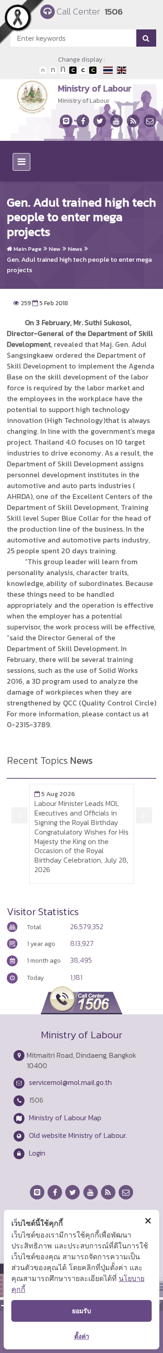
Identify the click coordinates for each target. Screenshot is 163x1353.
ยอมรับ (81, 1311)
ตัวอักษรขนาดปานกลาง (53, 70)
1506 (114, 11)
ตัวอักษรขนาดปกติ (43, 70)
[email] (150, 120)
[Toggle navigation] (21, 161)
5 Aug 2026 (54, 794)
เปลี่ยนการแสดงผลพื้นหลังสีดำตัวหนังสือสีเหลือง (92, 70)
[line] (66, 120)
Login (37, 1152)
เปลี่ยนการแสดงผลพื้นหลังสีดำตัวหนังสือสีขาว (73, 70)
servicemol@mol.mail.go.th (70, 1082)
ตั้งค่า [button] (81, 1336)
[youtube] (116, 120)
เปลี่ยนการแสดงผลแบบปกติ (82, 70)
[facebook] (83, 120)
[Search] (146, 38)
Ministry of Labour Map (65, 1117)
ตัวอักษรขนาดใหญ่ (63, 70)
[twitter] (99, 120)
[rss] (133, 120)
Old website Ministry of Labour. (78, 1135)
